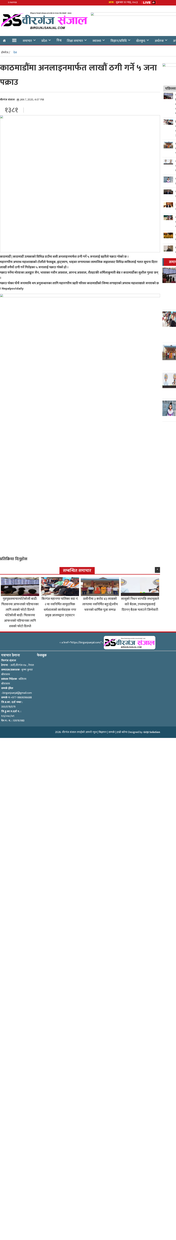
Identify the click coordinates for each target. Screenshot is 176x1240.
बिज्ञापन (103, 732)
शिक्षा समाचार (75, 41)
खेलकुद (140, 41)
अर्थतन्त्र (159, 41)
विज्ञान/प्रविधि (119, 41)
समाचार (27, 41)
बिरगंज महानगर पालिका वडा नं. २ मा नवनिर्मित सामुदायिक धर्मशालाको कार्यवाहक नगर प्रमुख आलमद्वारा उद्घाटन (60, 607)
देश (15, 52)
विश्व (59, 40)
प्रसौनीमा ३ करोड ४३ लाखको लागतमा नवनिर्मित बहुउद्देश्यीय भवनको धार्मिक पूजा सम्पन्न (100, 604)
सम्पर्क (111, 732)
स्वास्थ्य (96, 41)
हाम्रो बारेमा (122, 732)
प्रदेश (44, 41)
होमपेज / (5, 52)
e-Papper (12, 2)
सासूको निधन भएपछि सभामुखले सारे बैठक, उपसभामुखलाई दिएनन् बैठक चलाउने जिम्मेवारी (140, 604)
